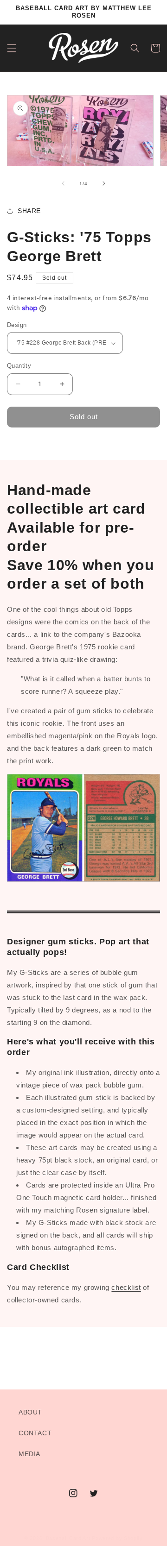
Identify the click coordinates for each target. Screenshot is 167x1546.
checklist (126, 1287)
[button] (11, 48)
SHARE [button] (29, 210)
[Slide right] (104, 183)
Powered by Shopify (117, 1538)
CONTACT (35, 1433)
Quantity (19, 365)
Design (16, 324)
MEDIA (29, 1454)
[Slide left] (63, 183)
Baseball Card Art (68, 1538)
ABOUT (30, 1412)
